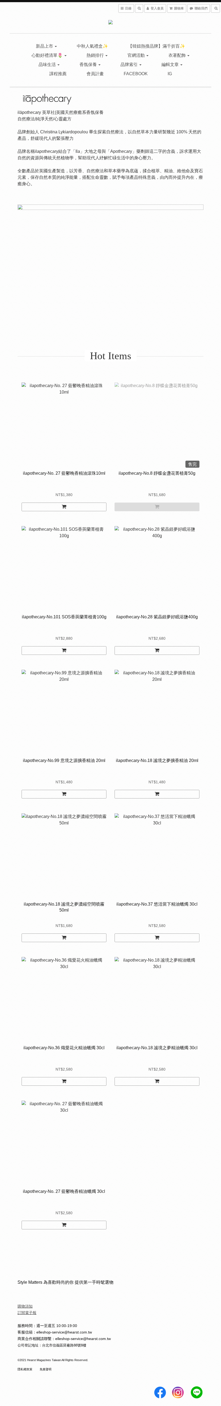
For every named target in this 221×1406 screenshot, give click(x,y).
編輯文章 (170, 64)
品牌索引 (129, 64)
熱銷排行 (96, 55)
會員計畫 (95, 73)
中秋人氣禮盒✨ (92, 46)
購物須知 (25, 1306)
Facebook (136, 73)
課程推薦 (58, 73)
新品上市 (45, 46)
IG (170, 73)
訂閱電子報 (27, 1313)
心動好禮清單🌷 (48, 55)
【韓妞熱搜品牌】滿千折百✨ (156, 46)
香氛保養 (89, 64)
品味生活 (48, 64)
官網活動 (136, 55)
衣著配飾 (177, 55)
